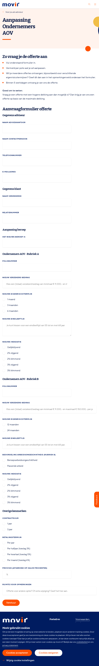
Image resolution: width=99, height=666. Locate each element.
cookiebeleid (82, 642)
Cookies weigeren (48, 652)
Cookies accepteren (17, 652)
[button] (96, 499)
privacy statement (10, 645)
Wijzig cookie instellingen (20, 660)
